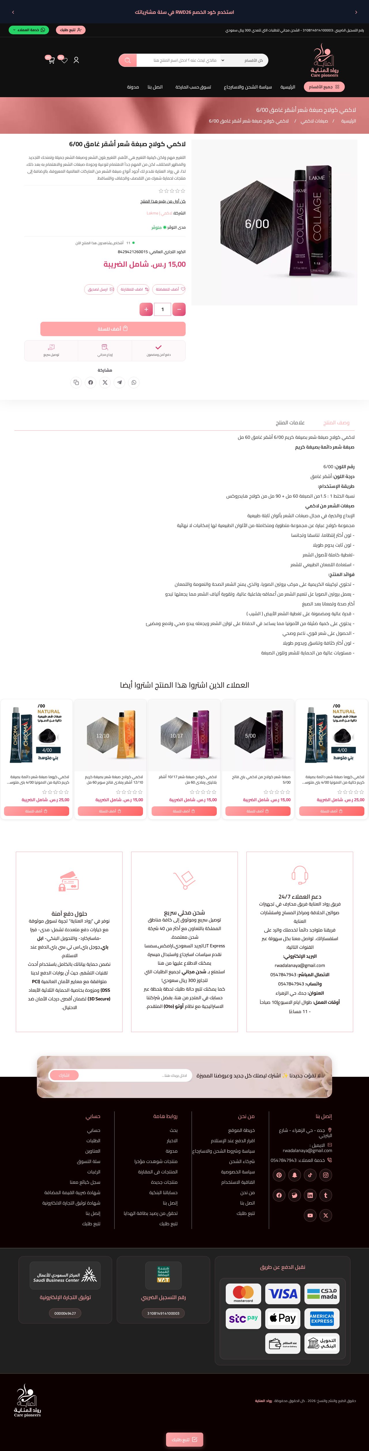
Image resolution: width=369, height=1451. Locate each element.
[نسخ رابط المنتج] (76, 382)
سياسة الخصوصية (238, 1171)
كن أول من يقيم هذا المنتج (163, 201)
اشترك (64, 1075)
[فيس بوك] (279, 1195)
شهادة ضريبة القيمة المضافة (72, 1192)
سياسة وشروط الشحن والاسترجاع (223, 1151)
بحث (128, 60)
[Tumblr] (325, 1195)
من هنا (182, 997)
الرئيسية (287, 86)
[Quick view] (8, 728)
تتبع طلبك (246, 1213)
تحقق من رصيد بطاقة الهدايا (151, 1213)
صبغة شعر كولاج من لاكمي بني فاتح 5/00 (261, 779)
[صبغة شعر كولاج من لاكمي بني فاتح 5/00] (258, 735)
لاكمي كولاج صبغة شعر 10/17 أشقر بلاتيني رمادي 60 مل (188, 779)
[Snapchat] (294, 1175)
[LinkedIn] (310, 1195)
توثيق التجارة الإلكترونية (65, 1297)
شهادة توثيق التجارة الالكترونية (71, 1202)
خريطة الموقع (241, 1130)
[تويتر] (325, 1215)
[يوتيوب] (310, 1215)
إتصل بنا (170, 1202)
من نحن (247, 1192)
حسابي (93, 1130)
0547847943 (283, 974)
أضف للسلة (109, 329)
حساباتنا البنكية (163, 1192)
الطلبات (93, 1140)
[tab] (333, 422)
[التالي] (13, 12)
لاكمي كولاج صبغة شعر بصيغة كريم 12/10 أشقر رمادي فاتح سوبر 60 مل (114, 779)
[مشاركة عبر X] (105, 382)
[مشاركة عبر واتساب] (134, 382)
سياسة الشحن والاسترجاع (248, 86)
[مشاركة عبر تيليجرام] (119, 382)
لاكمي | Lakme (159, 213)
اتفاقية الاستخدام (238, 1182)
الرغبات (93, 1171)
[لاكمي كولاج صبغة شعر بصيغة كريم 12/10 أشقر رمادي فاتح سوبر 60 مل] (110, 735)
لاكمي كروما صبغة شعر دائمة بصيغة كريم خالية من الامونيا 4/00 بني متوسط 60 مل (38, 779)
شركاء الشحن (242, 1161)
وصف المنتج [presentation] (336, 422)
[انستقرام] (325, 1175)
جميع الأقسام (321, 87)
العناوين (92, 1151)
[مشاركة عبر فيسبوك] (90, 382)
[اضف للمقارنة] (8, 716)
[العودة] (356, 12)
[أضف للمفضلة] (8, 704)
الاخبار (172, 1140)
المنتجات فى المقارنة (158, 1171)
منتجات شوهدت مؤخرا (156, 1161)
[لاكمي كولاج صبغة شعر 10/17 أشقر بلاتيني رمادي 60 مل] (184, 735)
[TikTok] (310, 1175)
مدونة (133, 86)
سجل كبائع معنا (85, 1182)
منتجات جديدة (164, 1182)
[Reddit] (294, 1195)
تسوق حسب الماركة (193, 87)
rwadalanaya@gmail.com (300, 965)
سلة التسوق (88, 1161)
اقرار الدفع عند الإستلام (233, 1140)
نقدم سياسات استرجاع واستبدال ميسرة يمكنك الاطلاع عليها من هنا (184, 958)
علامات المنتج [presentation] (290, 422)
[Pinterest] (279, 1175)
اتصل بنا (155, 86)
